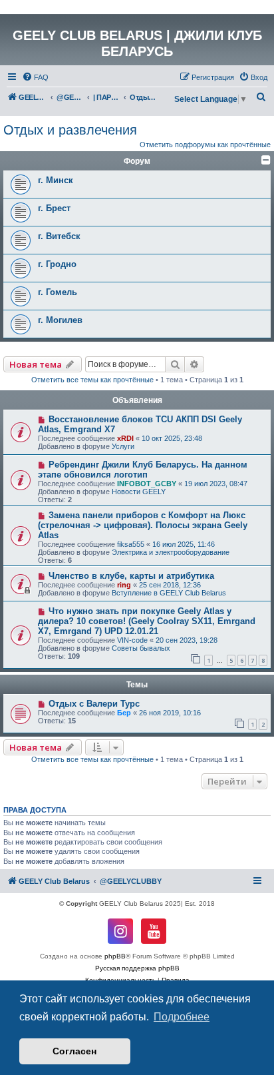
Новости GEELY (139, 492)
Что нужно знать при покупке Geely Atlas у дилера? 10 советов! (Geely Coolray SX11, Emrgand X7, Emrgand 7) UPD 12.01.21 (146, 621)
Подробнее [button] (181, 1016)
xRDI (125, 438)
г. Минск (55, 180)
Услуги (123, 446)
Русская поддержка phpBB (137, 968)
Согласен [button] (74, 1051)
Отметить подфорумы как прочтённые (205, 145)
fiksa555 (130, 544)
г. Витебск (59, 236)
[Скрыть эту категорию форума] (266, 160)
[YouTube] (153, 931)
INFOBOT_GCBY (146, 484)
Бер (124, 713)
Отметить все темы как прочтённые (92, 380)
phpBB (115, 956)
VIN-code (132, 640)
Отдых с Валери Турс (94, 704)
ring (124, 585)
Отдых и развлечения (70, 130)
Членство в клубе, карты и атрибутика (131, 576)
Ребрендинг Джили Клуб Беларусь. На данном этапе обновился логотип (142, 470)
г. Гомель (57, 292)
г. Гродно (57, 264)
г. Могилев (60, 320)
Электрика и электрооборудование (170, 552)
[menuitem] (35, 77)
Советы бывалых (141, 648)
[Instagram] (120, 931)
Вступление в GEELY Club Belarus (169, 593)
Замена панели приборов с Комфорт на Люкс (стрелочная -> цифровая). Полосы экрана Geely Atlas (142, 525)
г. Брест (54, 208)
